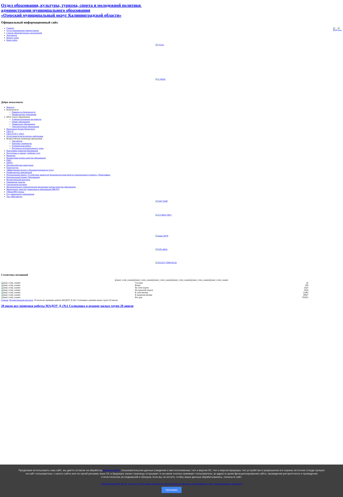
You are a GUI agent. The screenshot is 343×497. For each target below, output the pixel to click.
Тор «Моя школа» (14, 196)
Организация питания (16, 184)
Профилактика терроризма (24, 114)
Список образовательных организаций (24, 33)
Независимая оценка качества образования (26, 158)
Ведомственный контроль (18, 180)
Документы (11, 35)
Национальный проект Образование (23, 177)
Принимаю (172, 490)
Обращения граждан (15, 182)
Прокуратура (12, 167)
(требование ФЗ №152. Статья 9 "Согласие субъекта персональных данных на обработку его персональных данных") (171, 483)
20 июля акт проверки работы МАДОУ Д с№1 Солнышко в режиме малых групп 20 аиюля (67, 306)
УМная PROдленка (15, 192)
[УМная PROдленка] (171, 224)
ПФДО (9, 163)
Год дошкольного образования (20, 194)
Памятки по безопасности (24, 112)
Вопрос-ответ (12, 38)
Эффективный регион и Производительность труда (30, 170)
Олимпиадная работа (21, 146)
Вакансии (10, 155)
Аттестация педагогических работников (24, 136)
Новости (10, 107)
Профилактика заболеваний (19, 172)
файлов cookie (111, 470)
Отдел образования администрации (22, 30)
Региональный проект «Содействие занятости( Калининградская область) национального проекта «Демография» (58, 175)
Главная (10, 28)
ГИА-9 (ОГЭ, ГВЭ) (15, 134)
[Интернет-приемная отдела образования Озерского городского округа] (171, 266)
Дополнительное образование (25, 126)
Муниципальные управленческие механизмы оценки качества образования (41, 187)
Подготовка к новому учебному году (23, 153)
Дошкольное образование (23, 124)
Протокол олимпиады (22, 143)
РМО (8, 160)
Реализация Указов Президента (20, 129)
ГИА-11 (10, 131)
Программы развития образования (22, 151)
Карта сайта (11, 40)
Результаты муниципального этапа (28, 148)
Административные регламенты (26, 119)
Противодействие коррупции (19, 165)
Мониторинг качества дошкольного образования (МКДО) (32, 189)
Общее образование (21, 122)
